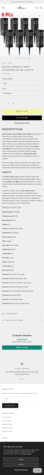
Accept (21, 459)
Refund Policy (6, 421)
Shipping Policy (7, 424)
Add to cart (22, 111)
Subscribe (10, 405)
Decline (21, 465)
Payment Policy (7, 431)
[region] (22, 369)
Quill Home (7, 63)
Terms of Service (7, 428)
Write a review (22, 347)
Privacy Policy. (27, 454)
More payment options (22, 123)
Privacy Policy (6, 417)
